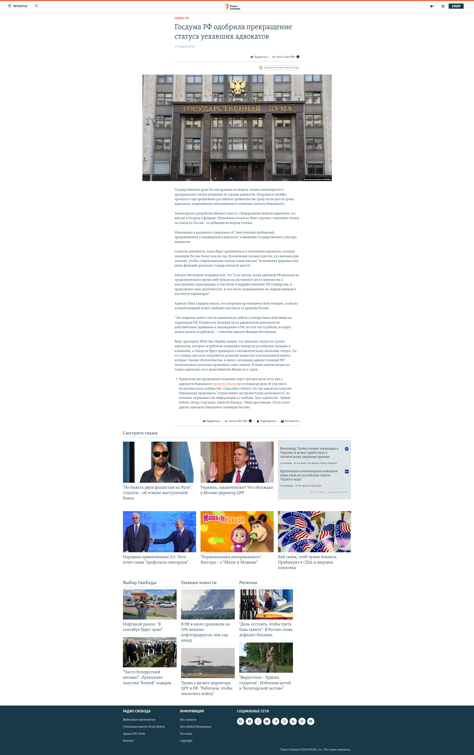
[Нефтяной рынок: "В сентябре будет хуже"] (150, 604)
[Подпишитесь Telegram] (275, 721)
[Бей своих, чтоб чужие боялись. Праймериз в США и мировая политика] (314, 531)
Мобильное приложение (139, 719)
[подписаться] (310, 721)
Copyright (186, 740)
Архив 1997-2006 (134, 733)
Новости (182, 18)
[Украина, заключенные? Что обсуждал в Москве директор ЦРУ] (237, 462)
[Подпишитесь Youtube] (266, 721)
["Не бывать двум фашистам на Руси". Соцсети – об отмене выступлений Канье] (159, 462)
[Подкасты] (302, 721)
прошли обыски (225, 384)
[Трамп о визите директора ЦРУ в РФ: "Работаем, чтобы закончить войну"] (208, 663)
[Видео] (432, 6)
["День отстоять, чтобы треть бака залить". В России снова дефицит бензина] (266, 604)
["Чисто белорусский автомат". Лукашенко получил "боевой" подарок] (150, 652)
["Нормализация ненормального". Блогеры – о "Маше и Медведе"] (237, 531)
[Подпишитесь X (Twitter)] (258, 721)
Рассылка (186, 733)
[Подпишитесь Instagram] (284, 721)
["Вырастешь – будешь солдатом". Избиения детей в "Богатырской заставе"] (266, 658)
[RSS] (293, 721)
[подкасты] (443, 6)
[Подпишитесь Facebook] (249, 721)
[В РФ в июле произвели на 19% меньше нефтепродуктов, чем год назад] (208, 604)
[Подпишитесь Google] (240, 721)
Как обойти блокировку (195, 726)
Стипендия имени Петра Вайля (144, 726)
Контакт (128, 740)
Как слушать (188, 719)
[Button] (259, 57)
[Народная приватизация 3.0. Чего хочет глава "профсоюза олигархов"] (159, 531)
